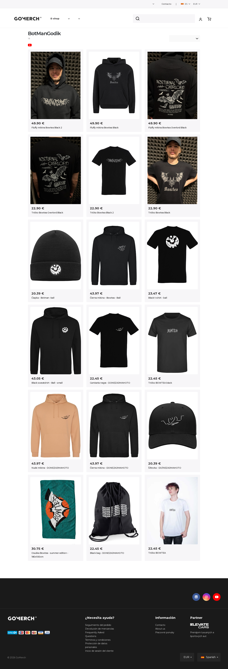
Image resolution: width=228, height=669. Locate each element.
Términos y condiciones (97, 639)
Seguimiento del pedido (98, 625)
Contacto (166, 4)
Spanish (210, 657)
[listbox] (184, 38)
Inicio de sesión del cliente (99, 650)
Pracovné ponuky (164, 632)
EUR (195, 4)
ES (186, 4)
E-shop (55, 18)
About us (160, 628)
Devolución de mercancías (99, 628)
